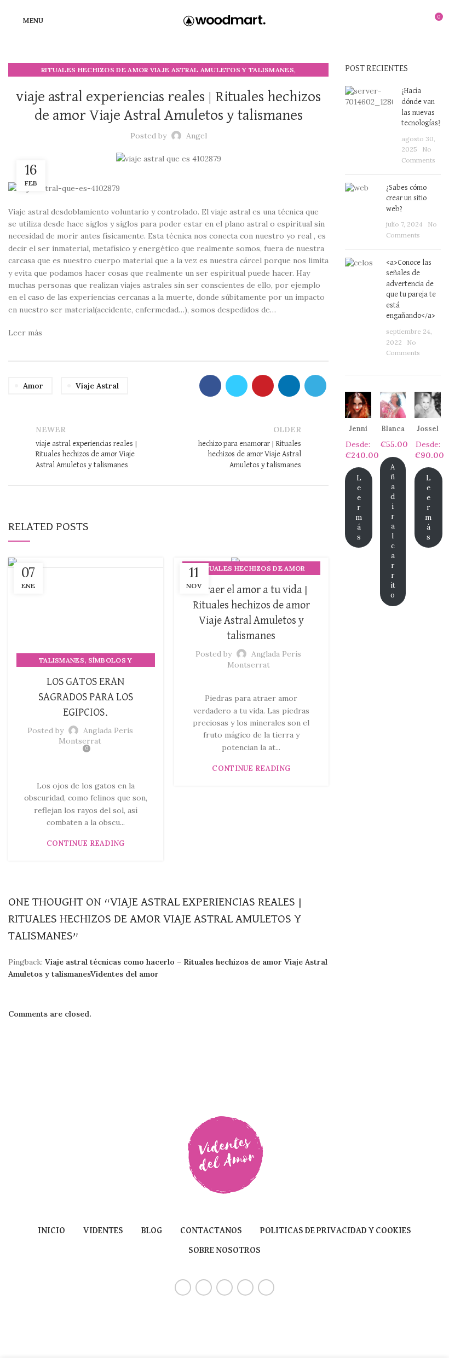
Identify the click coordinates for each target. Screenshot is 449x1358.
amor (33, 386)
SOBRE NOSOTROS (224, 1250)
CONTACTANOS (211, 1231)
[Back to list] (168, 447)
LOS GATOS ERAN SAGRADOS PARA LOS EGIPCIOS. (85, 697)
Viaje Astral (97, 386)
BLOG (151, 1231)
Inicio (51, 1231)
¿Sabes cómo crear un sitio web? (406, 198)
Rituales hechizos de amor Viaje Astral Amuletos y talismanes (167, 70)
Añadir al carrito (392, 531)
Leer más (358, 507)
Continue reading (86, 843)
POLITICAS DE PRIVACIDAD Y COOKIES (335, 1231)
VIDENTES (103, 1231)
